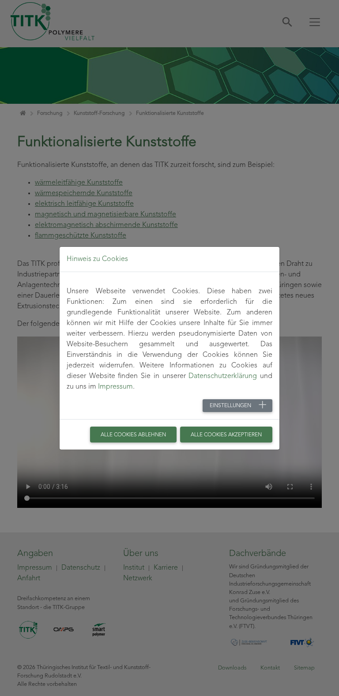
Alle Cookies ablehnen (133, 435)
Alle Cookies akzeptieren (226, 435)
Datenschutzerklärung (222, 376)
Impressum (115, 386)
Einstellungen (230, 406)
